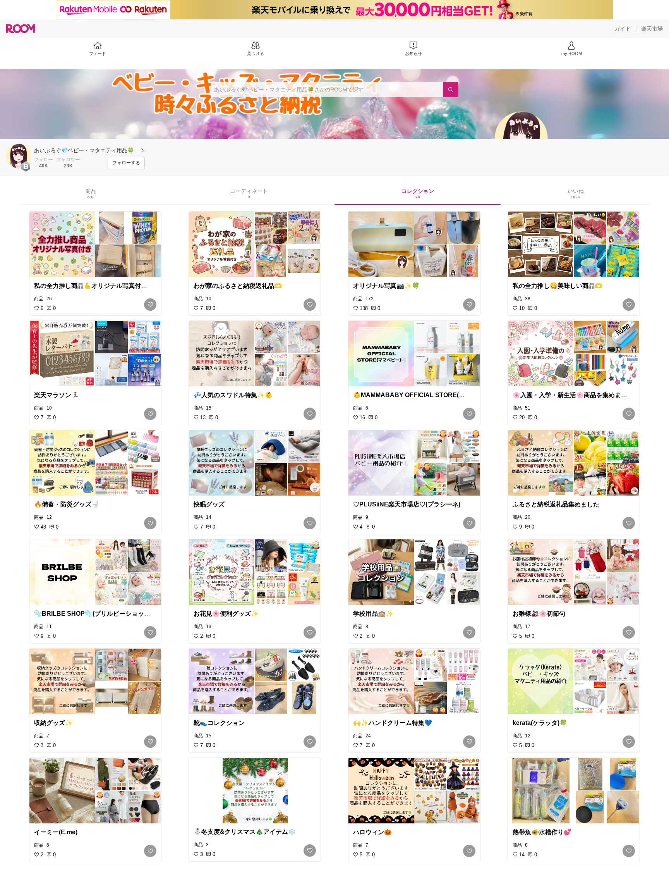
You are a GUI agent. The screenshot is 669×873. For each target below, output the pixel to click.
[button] (18, 156)
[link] (95, 244)
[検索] (450, 89)
